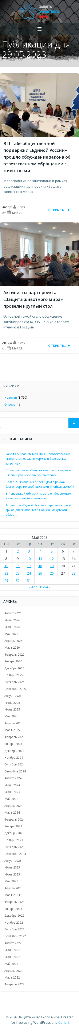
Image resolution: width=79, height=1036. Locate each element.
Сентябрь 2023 (15, 854)
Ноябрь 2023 (13, 840)
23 (18, 573)
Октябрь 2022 (14, 929)
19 (52, 566)
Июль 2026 (12, 620)
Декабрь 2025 (14, 668)
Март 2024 (12, 812)
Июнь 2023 (12, 874)
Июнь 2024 (12, 792)
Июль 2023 (12, 867)
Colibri (63, 1022)
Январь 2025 (13, 744)
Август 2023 (12, 861)
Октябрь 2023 (14, 847)
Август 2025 (12, 696)
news (21, 207)
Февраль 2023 (14, 902)
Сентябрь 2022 (15, 936)
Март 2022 (12, 977)
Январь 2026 (13, 661)
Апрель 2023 (13, 888)
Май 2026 (11, 634)
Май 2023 (11, 881)
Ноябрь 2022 (13, 922)
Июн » (45, 587)
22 (6, 573)
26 (52, 573)
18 (40, 566)
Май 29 (17, 213)
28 (73, 573)
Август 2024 (12, 778)
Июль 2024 (12, 785)
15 (6, 566)
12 (52, 558)
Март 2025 (12, 730)
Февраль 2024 (14, 819)
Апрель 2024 (13, 806)
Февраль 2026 (14, 654)
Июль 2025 (12, 703)
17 (29, 566)
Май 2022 (11, 964)
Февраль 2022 (14, 984)
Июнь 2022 (12, 957)
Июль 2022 (12, 950)
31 (29, 580)
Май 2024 (11, 799)
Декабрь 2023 (14, 833)
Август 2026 (12, 613)
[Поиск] (73, 423)
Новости (10, 397)
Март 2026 (12, 647)
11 (40, 558)
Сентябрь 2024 (15, 771)
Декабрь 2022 (14, 915)
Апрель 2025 (13, 723)
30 (18, 580)
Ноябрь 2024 (13, 757)
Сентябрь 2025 (15, 689)
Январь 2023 (13, 909)
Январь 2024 (13, 826)
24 (29, 573)
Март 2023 (12, 895)
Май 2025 (11, 716)
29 (6, 580)
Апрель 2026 (13, 641)
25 (40, 573)
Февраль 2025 (14, 737)
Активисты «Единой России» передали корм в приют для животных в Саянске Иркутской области (38, 510)
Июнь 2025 (12, 709)
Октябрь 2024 (14, 764)
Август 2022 (12, 943)
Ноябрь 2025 (13, 675)
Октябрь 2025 (14, 682)
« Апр (33, 587)
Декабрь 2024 (14, 751)
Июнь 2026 (12, 627)
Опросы (10, 404)
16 (18, 566)
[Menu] (39, 29)
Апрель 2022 (13, 971)
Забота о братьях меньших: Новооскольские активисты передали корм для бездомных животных (37, 458)
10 (29, 558)
